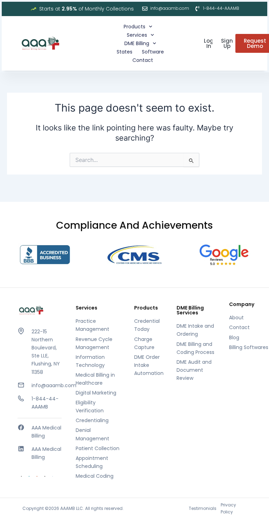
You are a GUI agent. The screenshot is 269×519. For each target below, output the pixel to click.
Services (137, 34)
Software (153, 51)
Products (134, 26)
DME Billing (136, 43)
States (124, 51)
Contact (142, 60)
